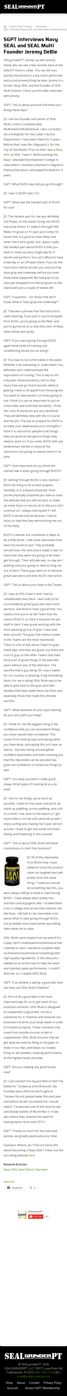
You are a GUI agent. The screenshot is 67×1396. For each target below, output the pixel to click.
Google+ (33, 1223)
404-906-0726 (44, 1372)
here (32, 1155)
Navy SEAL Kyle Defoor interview (25, 1169)
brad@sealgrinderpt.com (33, 1376)
